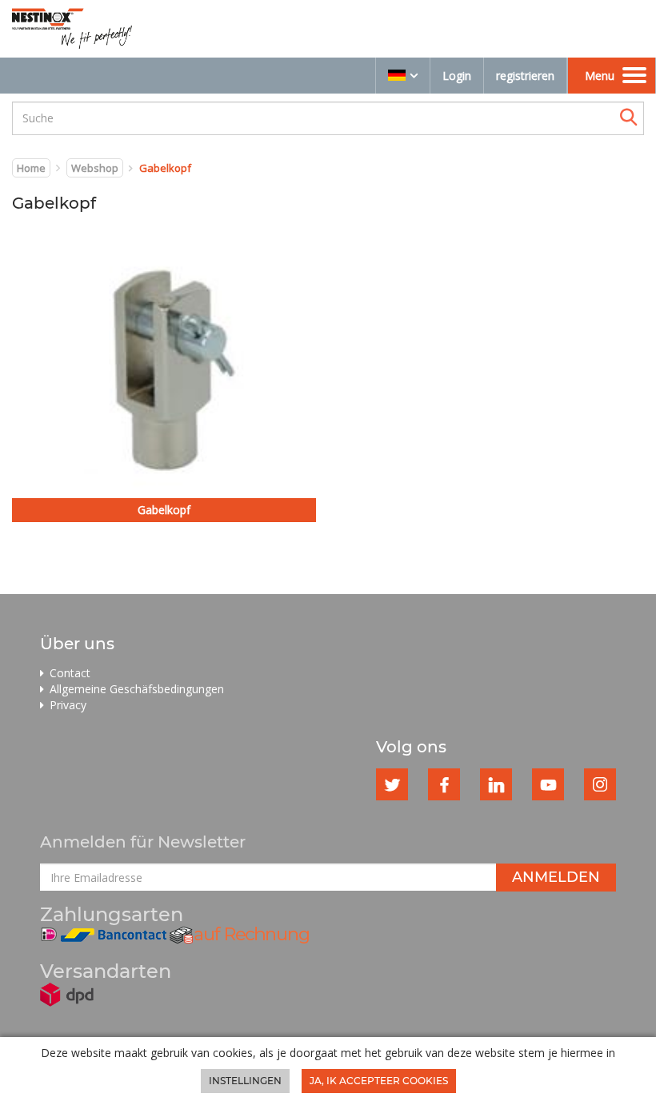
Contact (70, 672)
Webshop (94, 168)
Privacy (68, 704)
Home (31, 168)
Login (456, 75)
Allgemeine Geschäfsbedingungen (137, 688)
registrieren (525, 75)
